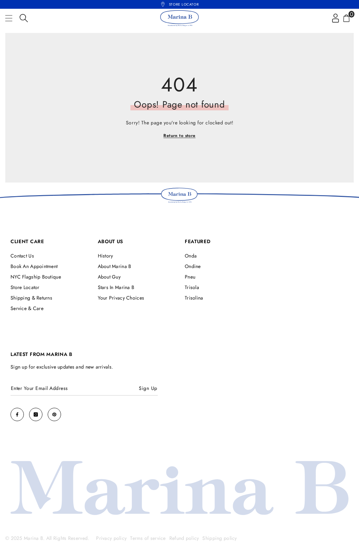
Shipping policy (219, 538)
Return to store (179, 136)
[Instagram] (35, 414)
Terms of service (147, 538)
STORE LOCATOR (184, 4)
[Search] (24, 18)
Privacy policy (111, 538)
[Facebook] (17, 414)
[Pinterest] (54, 414)
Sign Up (148, 388)
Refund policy (184, 538)
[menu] (8, 18)
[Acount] (335, 18)
